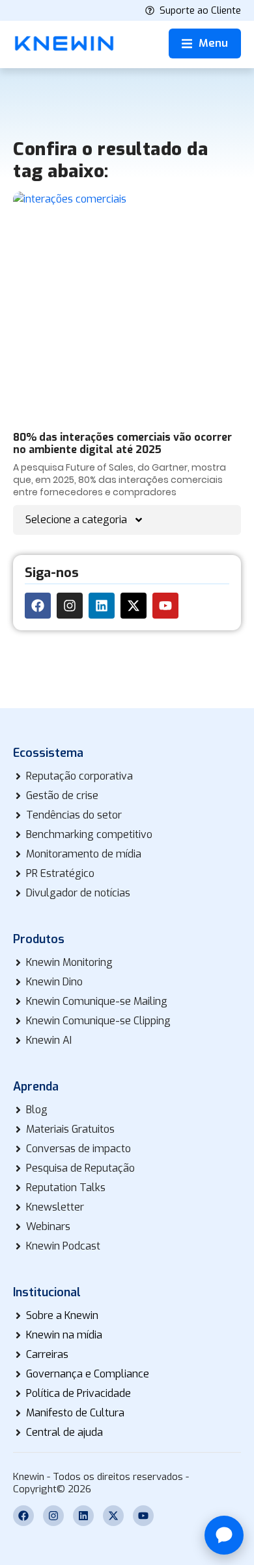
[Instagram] (70, 606)
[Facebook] (38, 606)
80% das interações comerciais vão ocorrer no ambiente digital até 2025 (122, 443)
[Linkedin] (102, 606)
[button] (205, 43)
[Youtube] (165, 606)
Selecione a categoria (76, 519)
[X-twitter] (133, 606)
